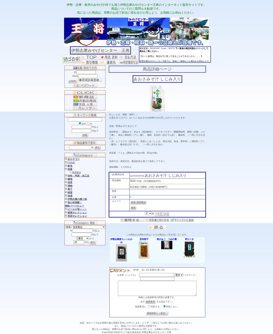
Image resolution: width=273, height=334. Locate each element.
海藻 (133, 207)
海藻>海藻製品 (138, 202)
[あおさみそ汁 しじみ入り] (157, 111)
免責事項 (150, 301)
